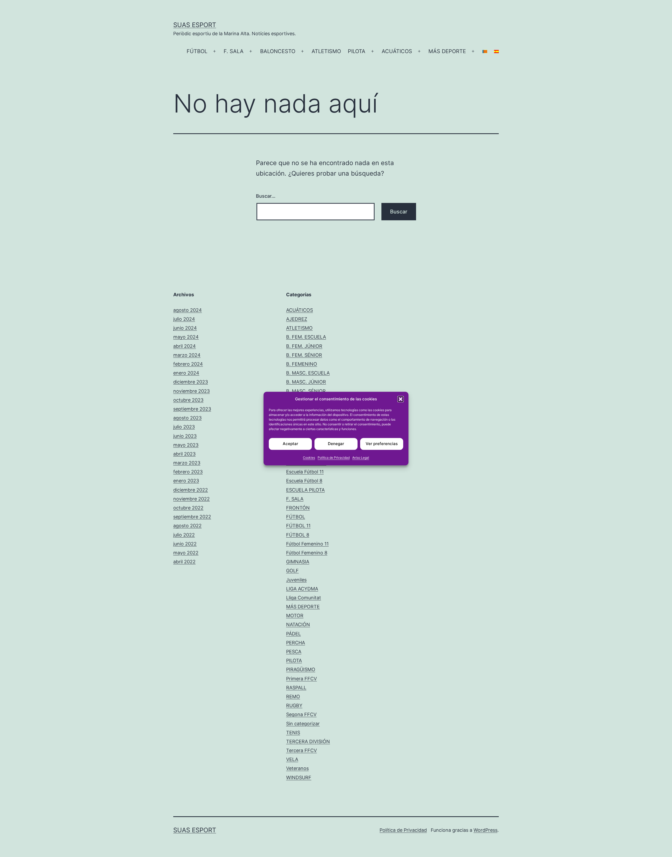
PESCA (293, 651)
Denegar (336, 443)
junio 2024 (185, 328)
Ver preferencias (382, 443)
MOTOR (294, 615)
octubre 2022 (188, 508)
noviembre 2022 (191, 499)
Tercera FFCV (301, 750)
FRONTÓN (298, 508)
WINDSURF (298, 777)
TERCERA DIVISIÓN (308, 741)
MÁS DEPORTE (447, 51)
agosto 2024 (187, 310)
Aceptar (290, 443)
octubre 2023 (188, 400)
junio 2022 (185, 544)
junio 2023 (185, 436)
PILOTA (356, 51)
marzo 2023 (186, 463)
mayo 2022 (185, 552)
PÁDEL (293, 633)
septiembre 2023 (192, 409)
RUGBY (294, 705)
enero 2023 (186, 480)
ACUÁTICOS (397, 51)
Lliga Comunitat (303, 597)
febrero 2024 (188, 364)
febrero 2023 (188, 472)
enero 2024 (186, 373)
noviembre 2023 (191, 391)
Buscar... (265, 196)
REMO (293, 696)
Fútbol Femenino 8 (306, 552)
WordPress (485, 830)
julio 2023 (184, 427)
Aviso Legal (360, 458)
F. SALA (234, 51)
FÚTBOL (197, 51)
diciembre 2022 (190, 490)
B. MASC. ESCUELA (308, 373)
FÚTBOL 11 (298, 525)
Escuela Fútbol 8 (304, 480)
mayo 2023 (185, 445)
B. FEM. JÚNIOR (304, 346)
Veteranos (297, 768)
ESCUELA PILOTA (305, 490)
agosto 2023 (187, 418)
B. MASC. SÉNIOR (306, 391)
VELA (292, 759)
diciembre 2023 (190, 382)
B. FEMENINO (301, 364)
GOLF (292, 570)
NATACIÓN (298, 624)
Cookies (309, 458)
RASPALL (296, 687)
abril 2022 (184, 561)
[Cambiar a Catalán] (484, 51)
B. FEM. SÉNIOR (304, 355)
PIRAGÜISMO (300, 669)
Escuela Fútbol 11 (305, 472)
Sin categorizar (303, 723)
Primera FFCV (301, 678)
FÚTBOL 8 (297, 535)
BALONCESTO (277, 51)
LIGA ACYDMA (302, 588)
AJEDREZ (296, 319)
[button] (400, 399)
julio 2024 (184, 319)
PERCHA (295, 642)
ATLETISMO (326, 51)
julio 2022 (184, 535)
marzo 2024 (187, 355)
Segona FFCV (301, 714)
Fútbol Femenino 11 (307, 544)
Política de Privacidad (334, 458)
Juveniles (296, 580)
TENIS (293, 732)
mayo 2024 (186, 337)
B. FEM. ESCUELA (306, 337)
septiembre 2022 (192, 516)
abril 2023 (184, 454)
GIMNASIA (297, 561)
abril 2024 (184, 346)
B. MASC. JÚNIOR (306, 382)
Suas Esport (194, 25)
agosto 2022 (187, 525)
